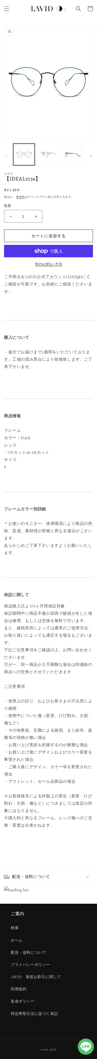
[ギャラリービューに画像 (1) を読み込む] (24, 154)
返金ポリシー (22, 1001)
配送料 (20, 197)
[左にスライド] (6, 156)
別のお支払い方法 (48, 264)
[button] (7, 9)
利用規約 (18, 989)
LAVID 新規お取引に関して (36, 976)
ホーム (17, 940)
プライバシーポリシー (30, 964)
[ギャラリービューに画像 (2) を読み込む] (48, 154)
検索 (15, 927)
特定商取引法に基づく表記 (34, 1013)
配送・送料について (28, 952)
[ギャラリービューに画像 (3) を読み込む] (73, 154)
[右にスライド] (91, 156)
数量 (7, 205)
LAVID (53, 1049)
